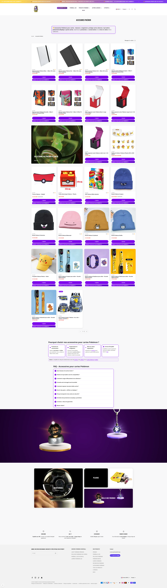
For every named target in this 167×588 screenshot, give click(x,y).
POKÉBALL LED (73, 7)
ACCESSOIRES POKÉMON (98, 565)
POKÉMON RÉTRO (97, 558)
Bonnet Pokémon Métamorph (65, 235)
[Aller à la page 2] (86, 331)
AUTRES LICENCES (96, 7)
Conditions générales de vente (84, 583)
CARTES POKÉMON (97, 561)
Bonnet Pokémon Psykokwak (91, 235)
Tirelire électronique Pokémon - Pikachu (67, 194)
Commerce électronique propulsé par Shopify (46, 581)
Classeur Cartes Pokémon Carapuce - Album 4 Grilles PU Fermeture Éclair (121, 71)
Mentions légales (94, 583)
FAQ (107, 351)
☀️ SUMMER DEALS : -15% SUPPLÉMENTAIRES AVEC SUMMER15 (64, 1)
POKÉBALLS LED (96, 554)
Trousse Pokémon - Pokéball (38, 194)
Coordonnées (74, 583)
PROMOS (95, 552)
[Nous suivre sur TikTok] (38, 578)
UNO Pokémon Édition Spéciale (92, 194)
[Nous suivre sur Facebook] (32, 578)
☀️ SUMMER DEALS (62, 7)
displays (93, 350)
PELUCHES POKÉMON (98, 556)
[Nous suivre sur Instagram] (35, 578)
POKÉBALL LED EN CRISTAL (77, 556)
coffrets (82, 359)
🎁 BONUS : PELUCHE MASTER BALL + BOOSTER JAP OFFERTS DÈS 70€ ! (23, 1)
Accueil (32, 36)
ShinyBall (33, 69)
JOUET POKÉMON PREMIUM (77, 552)
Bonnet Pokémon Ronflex (117, 235)
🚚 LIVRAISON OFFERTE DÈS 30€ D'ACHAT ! (99, 1)
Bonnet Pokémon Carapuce (117, 194)
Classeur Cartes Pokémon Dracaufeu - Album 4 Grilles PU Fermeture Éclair (42, 113)
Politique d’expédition (67, 583)
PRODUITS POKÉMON (83, 7)
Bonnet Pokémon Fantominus (38, 235)
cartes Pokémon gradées (92, 359)
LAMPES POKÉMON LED (76, 558)
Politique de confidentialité (48, 583)
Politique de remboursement (36, 583)
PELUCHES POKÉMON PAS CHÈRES (79, 554)
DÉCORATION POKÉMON (98, 563)
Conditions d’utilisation (58, 583)
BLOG (83, 10)
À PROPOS (106, 7)
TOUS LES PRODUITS (97, 567)
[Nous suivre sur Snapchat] (42, 578)
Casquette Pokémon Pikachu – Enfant (40, 276)
